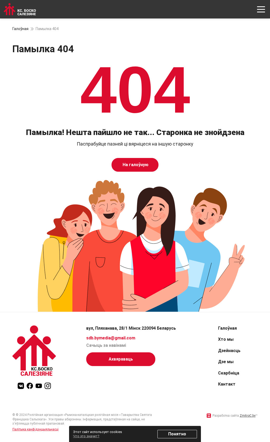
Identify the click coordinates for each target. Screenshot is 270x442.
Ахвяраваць (121, 359)
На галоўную (135, 164)
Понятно (177, 433)
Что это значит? (86, 436)
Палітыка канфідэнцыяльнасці (35, 429)
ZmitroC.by (247, 415)
